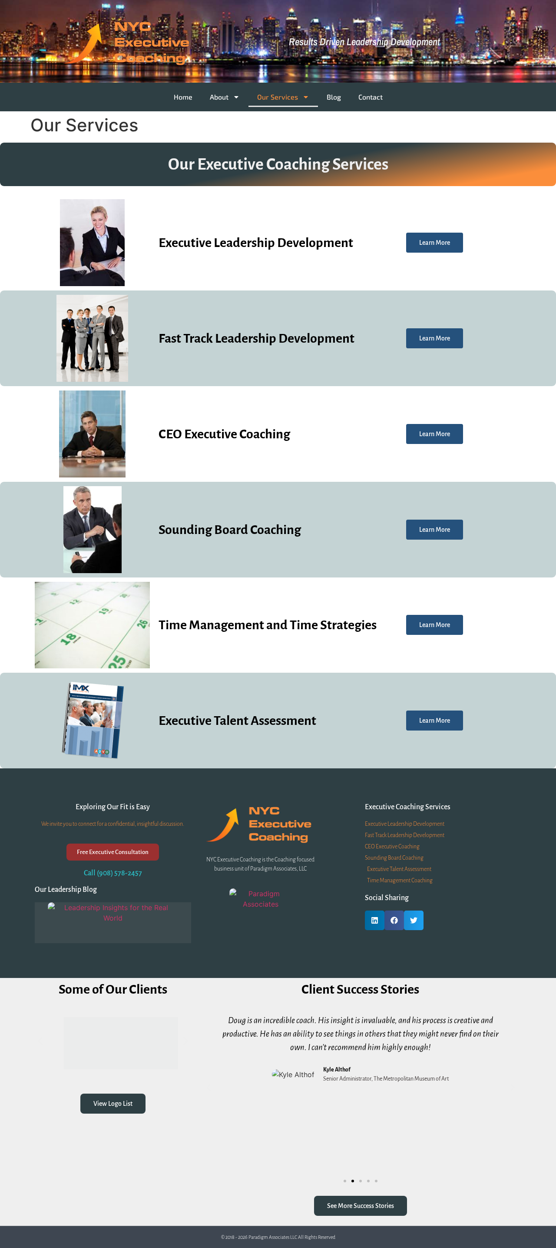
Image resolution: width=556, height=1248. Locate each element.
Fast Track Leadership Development (256, 338)
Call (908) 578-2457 (113, 873)
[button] (517, 41)
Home (183, 97)
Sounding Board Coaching (230, 530)
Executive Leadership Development (256, 243)
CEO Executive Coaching (224, 434)
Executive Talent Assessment (237, 720)
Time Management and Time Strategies (268, 625)
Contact (370, 97)
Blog (334, 97)
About (219, 97)
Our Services (277, 97)
